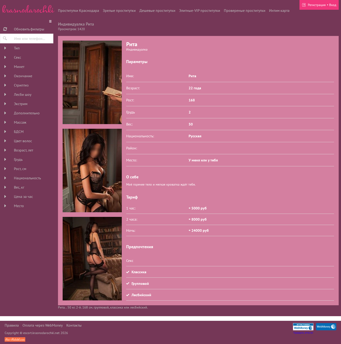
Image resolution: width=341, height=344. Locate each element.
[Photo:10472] (92, 170)
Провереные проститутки (244, 10)
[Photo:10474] (92, 258)
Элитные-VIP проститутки (199, 10)
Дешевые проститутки (157, 10)
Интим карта (279, 10)
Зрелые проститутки (119, 10)
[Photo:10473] (92, 82)
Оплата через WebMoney (43, 325)
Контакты (74, 325)
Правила (12, 325)
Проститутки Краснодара (78, 10)
